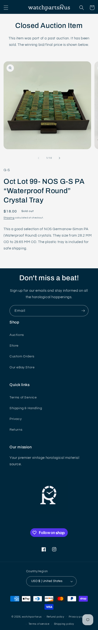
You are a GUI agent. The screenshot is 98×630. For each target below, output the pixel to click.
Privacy (16, 419)
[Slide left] (38, 158)
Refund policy (55, 616)
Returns (16, 429)
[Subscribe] (83, 310)
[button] (6, 7)
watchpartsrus (31, 616)
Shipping (9, 218)
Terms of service (39, 624)
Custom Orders (22, 356)
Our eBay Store (22, 367)
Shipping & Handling (26, 408)
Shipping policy (64, 624)
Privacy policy (78, 616)
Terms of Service (23, 397)
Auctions (17, 335)
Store (14, 345)
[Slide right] (59, 158)
